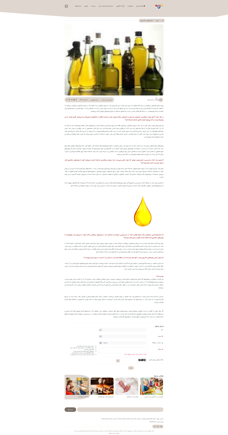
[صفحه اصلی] (162, 21)
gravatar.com (89, 353)
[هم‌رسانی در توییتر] (74, 99)
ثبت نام (70, 409)
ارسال (130, 368)
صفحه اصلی (139, 6)
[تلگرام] (161, 426)
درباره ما (93, 6)
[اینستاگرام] (158, 426)
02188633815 (152, 422)
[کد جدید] (118, 360)
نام (162, 329)
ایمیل (160, 336)
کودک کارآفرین (120, 6)
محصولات (130, 6)
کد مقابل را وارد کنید (155, 360)
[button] (161, 388)
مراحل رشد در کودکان (132, 397)
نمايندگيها (78, 6)
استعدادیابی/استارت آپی (106, 6)
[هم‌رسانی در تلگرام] (71, 99)
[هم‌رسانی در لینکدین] (69, 99)
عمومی (86, 6)
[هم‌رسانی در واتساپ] (67, 99)
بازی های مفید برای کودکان (106, 397)
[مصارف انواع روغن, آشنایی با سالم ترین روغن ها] (143, 211)
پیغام (160, 349)
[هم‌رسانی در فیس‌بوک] (76, 99)
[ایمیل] (155, 426)
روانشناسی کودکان (83, 397)
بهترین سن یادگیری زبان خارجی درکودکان (154, 397)
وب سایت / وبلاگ (157, 342)
